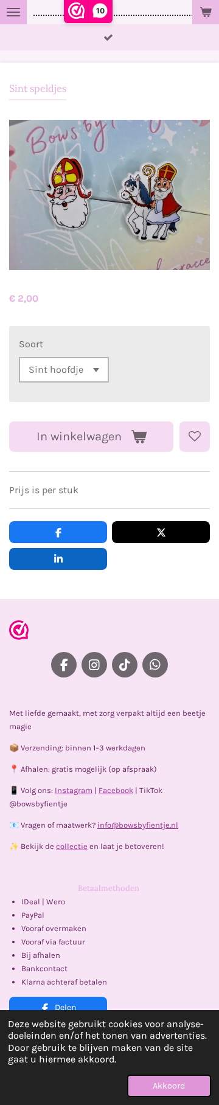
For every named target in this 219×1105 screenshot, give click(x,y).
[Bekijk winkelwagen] (205, 12)
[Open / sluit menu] (13, 12)
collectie (72, 846)
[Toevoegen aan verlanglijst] (194, 436)
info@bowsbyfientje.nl (137, 825)
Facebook (116, 790)
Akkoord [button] (169, 1086)
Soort (31, 344)
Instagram (73, 790)
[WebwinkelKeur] (19, 632)
